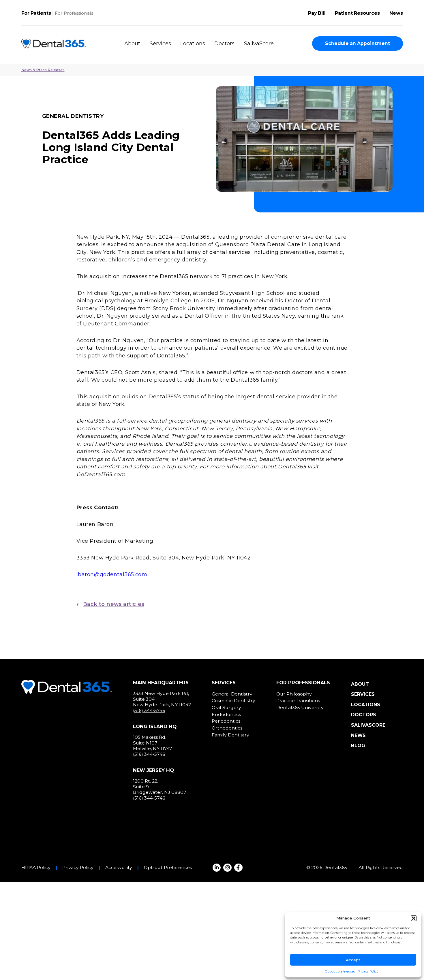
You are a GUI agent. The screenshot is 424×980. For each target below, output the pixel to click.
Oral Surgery (226, 707)
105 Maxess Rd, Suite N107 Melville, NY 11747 (152, 742)
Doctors (224, 43)
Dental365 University (300, 707)
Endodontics (226, 714)
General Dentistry (232, 694)
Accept (353, 960)
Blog (358, 745)
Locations (192, 43)
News (396, 13)
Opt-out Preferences (168, 867)
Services (160, 43)
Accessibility (118, 867)
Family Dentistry (230, 735)
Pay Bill (317, 13)
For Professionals (74, 13)
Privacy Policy (368, 971)
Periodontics (226, 721)
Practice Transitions (298, 700)
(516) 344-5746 (149, 710)
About (132, 43)
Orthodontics (227, 728)
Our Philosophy (294, 694)
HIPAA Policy (35, 867)
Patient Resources (357, 13)
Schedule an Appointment (357, 43)
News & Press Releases (43, 70)
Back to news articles (113, 604)
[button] (413, 918)
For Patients (36, 13)
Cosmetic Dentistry (233, 700)
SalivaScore (259, 43)
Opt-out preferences (340, 971)
